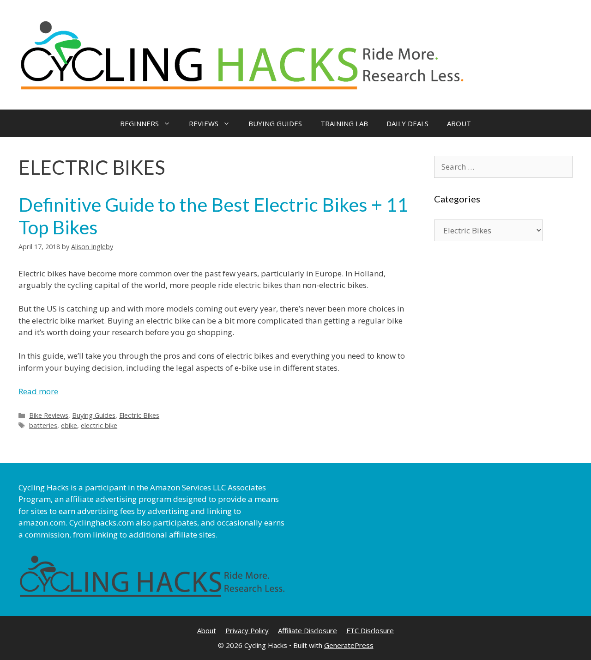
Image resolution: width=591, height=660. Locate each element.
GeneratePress (349, 645)
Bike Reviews (48, 415)
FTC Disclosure (370, 630)
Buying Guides (93, 415)
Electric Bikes (139, 415)
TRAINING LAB (344, 123)
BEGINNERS (139, 123)
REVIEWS (203, 123)
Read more (38, 391)
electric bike (99, 425)
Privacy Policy (247, 630)
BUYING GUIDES (275, 123)
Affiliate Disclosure (307, 630)
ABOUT (459, 123)
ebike (69, 425)
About (206, 630)
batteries (43, 425)
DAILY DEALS (407, 123)
